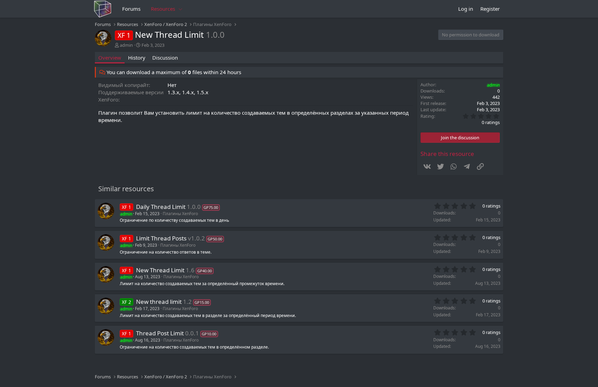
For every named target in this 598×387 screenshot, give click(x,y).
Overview (109, 57)
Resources (163, 8)
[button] (180, 9)
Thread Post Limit (160, 333)
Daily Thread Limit (160, 207)
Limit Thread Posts (161, 238)
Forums (131, 8)
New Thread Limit (160, 270)
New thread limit (159, 302)
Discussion (165, 57)
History (136, 57)
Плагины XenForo (180, 214)
